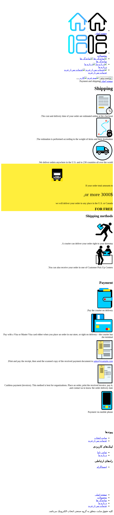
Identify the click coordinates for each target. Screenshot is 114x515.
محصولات (102, 56)
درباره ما (102, 67)
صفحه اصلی (101, 33)
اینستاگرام (102, 467)
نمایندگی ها (101, 61)
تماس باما (102, 452)
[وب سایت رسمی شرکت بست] (100, 8)
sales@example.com (103, 361)
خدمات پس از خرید (97, 72)
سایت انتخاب (100, 438)
